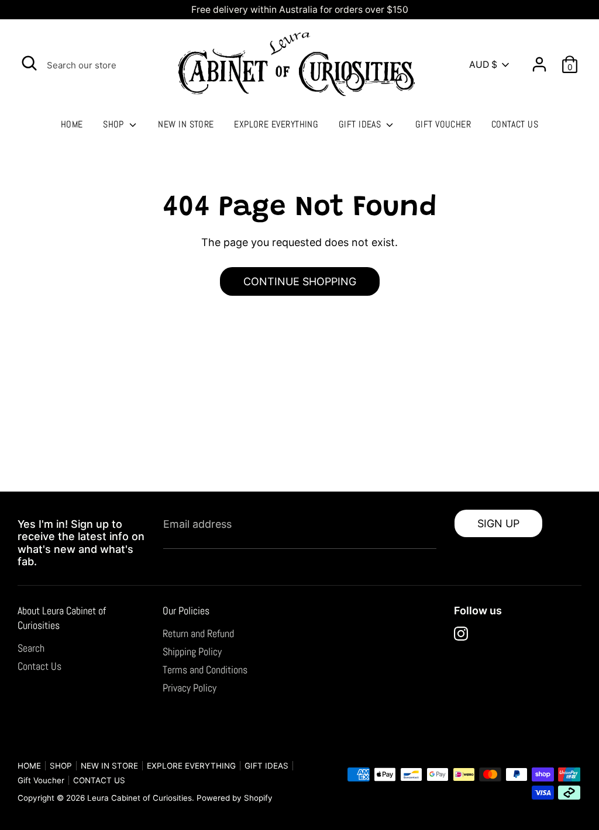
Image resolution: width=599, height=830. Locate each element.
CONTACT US (515, 124)
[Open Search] (29, 63)
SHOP (114, 124)
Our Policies (186, 610)
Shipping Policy (192, 651)
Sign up (498, 523)
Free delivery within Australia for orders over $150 (299, 9)
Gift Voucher (443, 124)
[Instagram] (461, 634)
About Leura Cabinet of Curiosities (62, 618)
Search (31, 648)
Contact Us (39, 666)
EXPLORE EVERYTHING (276, 124)
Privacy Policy (189, 687)
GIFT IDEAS (361, 124)
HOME (72, 124)
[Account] (539, 60)
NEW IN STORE (186, 124)
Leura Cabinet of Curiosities (139, 798)
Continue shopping (299, 281)
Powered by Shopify (235, 798)
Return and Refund (198, 633)
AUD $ (483, 64)
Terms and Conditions (205, 669)
